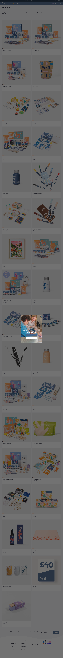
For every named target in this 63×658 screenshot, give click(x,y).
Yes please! (31, 335)
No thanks (31, 338)
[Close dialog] (41, 316)
